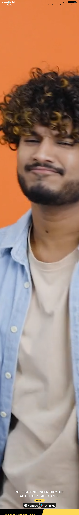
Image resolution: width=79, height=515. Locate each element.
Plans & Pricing (60, 5)
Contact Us (73, 5)
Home (34, 5)
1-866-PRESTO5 (72, 2)
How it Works (46, 5)
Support (66, 5)
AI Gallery (53, 5)
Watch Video (40, 500)
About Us (39, 5)
